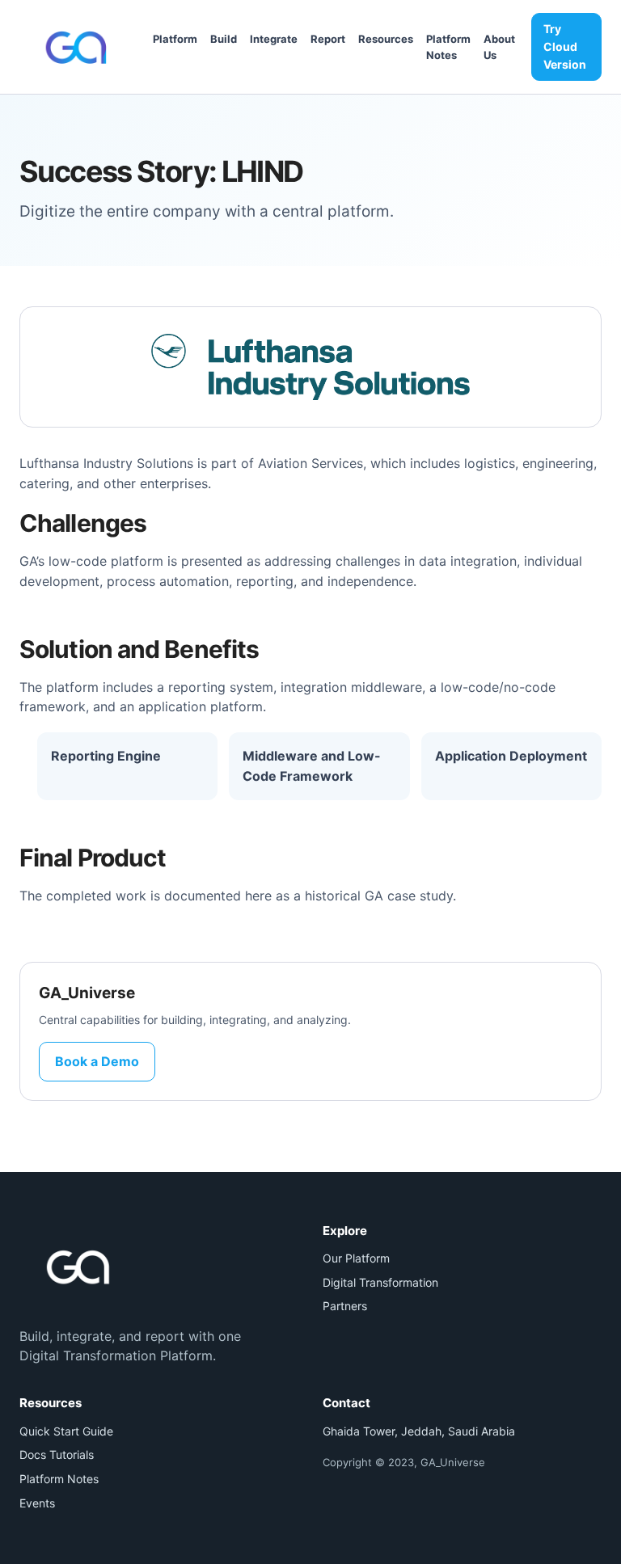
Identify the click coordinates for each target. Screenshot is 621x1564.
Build (223, 38)
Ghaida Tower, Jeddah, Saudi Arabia (419, 1431)
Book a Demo (97, 1061)
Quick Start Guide (66, 1431)
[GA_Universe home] (78, 47)
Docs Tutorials (56, 1454)
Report (327, 38)
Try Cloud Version (564, 46)
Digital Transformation (380, 1282)
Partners (345, 1306)
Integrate (274, 38)
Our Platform (356, 1258)
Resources (385, 38)
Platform (175, 38)
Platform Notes (59, 1479)
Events (37, 1503)
